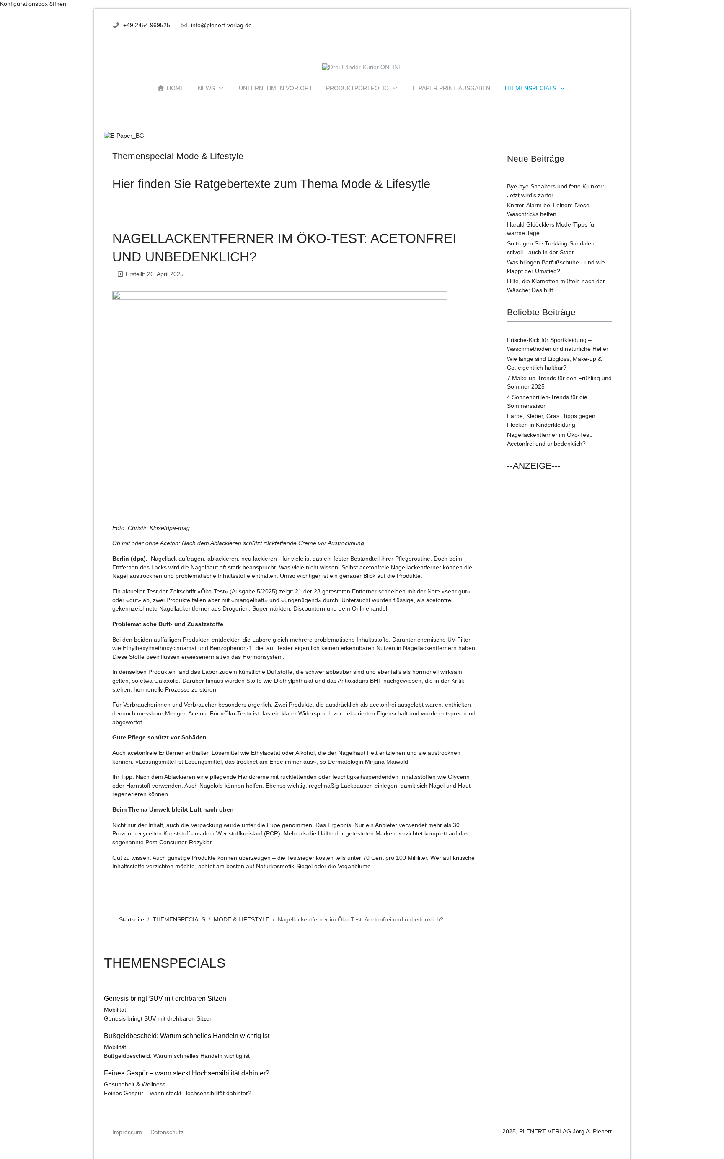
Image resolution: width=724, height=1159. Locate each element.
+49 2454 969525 (146, 25)
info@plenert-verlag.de (221, 25)
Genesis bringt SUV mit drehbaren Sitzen (158, 1018)
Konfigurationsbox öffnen (33, 4)
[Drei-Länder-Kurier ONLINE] (362, 67)
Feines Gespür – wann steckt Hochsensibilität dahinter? (177, 1093)
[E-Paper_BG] (124, 136)
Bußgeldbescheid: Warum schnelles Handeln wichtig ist (177, 1056)
